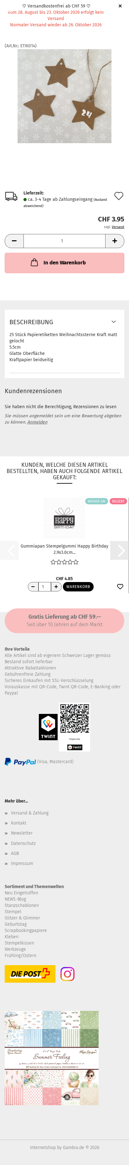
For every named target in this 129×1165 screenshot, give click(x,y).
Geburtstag (16, 924)
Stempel (13, 911)
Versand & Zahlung (30, 813)
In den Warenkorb (65, 262)
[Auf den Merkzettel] (120, 587)
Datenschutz (23, 843)
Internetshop (43, 1147)
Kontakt (18, 823)
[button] (14, 241)
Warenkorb (78, 587)
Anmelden (37, 422)
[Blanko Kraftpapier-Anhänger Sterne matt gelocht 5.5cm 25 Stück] (64, 95)
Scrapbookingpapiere (26, 930)
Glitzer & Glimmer (22, 918)
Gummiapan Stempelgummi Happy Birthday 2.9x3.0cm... (64, 548)
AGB (15, 853)
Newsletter (22, 833)
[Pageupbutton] (111, 1155)
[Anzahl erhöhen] (56, 586)
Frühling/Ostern (20, 955)
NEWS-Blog (15, 899)
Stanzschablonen (22, 905)
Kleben (11, 936)
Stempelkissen (19, 943)
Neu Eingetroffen (21, 893)
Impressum (22, 863)
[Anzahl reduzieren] (33, 586)
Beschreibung (31, 322)
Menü (9, 9)
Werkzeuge (15, 949)
